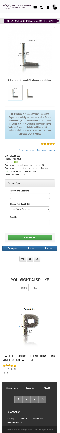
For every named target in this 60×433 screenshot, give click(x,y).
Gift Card (23, 418)
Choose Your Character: (20, 190)
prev (24, 287)
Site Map (11, 418)
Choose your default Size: (20, 204)
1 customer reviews (27, 150)
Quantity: (13, 217)
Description (13, 248)
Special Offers (38, 418)
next (35, 287)
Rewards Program (15, 422)
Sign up (8, 171)
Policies (48, 248)
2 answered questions (46, 150)
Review (31, 248)
